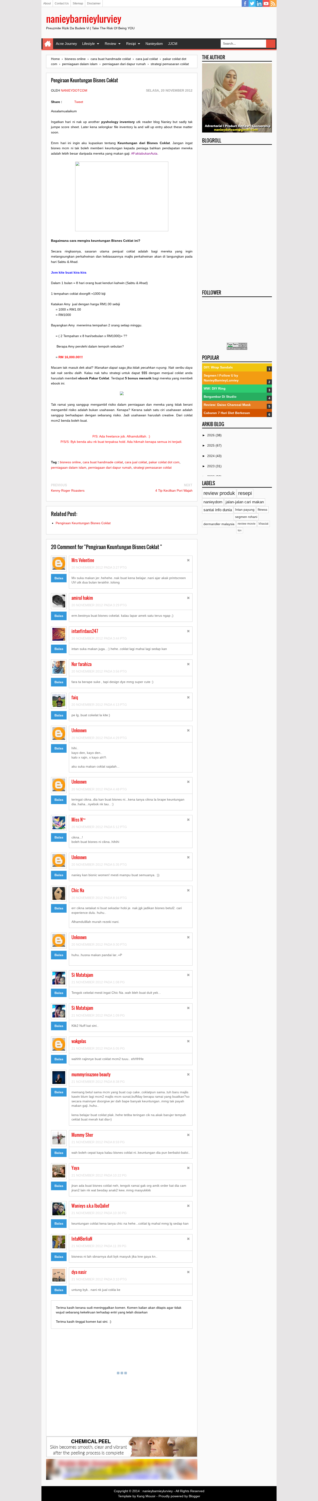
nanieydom (212, 502)
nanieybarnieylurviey (83, 19)
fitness (262, 509)
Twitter (252, 3)
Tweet (78, 102)
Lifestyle (88, 44)
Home (48, 43)
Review (110, 44)
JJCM (172, 44)
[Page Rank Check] (237, 349)
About (47, 3)
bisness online (70, 462)
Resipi (131, 44)
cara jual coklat (136, 462)
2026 (211, 435)
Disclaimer (94, 3)
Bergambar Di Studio (220, 396)
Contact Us (62, 3)
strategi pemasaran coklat (152, 467)
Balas (58, 578)
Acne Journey (66, 44)
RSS (273, 3)
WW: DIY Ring (215, 388)
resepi (245, 493)
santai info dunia (217, 510)
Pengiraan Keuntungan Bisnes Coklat (83, 523)
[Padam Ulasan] (188, 560)
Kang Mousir (146, 1496)
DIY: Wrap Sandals (218, 367)
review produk (219, 493)
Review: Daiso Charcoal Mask (227, 405)
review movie (246, 523)
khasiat (263, 523)
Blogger (194, 1496)
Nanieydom (154, 44)
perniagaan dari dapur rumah (110, 467)
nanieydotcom (74, 90)
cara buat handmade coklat (103, 462)
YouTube (266, 3)
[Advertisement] (237, 215)
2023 (211, 466)
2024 (211, 456)
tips (240, 530)
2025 (211, 445)
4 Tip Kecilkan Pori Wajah (174, 490)
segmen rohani (246, 517)
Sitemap (78, 3)
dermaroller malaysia (218, 524)
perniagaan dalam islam (68, 467)
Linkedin (259, 3)
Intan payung (244, 509)
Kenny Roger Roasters (68, 490)
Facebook (245, 3)
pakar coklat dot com (164, 462)
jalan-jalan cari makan (245, 502)
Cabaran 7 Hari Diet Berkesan (227, 413)
